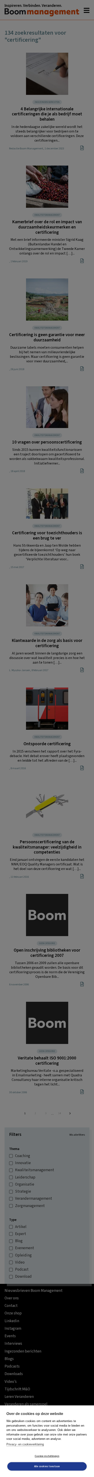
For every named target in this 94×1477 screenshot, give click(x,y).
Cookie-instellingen (47, 1456)
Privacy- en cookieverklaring (25, 1444)
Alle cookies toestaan (47, 1466)
